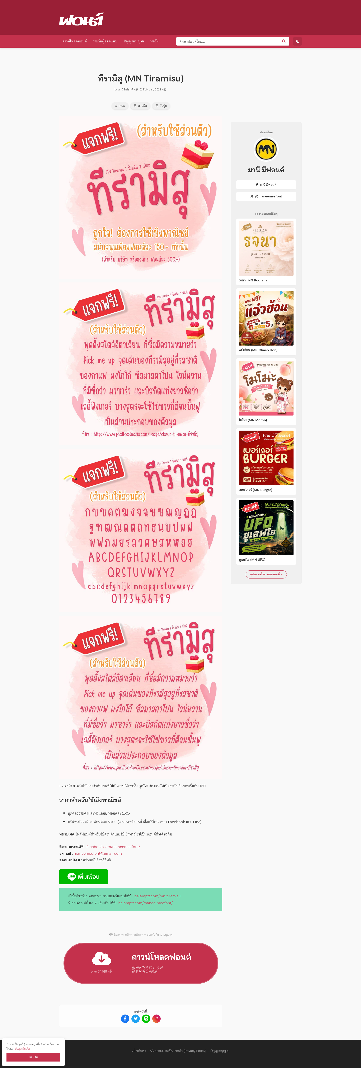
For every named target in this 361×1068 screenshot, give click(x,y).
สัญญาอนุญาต (134, 41)
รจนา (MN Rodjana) (253, 280)
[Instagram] (156, 1019)
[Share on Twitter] (135, 1019)
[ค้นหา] (284, 41)
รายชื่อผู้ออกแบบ (105, 41)
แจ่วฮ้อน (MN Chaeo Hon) (258, 350)
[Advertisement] (226, 16)
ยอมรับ (33, 1057)
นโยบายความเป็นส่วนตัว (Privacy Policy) (178, 1050)
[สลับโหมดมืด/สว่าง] (297, 41)
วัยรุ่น (163, 105)
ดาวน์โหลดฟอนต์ (74, 41)
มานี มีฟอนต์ (125, 89)
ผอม (122, 105)
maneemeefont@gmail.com (98, 853)
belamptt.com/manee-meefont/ (145, 903)
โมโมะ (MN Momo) (253, 420)
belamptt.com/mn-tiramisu (157, 896)
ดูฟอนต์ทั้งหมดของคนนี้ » (266, 574)
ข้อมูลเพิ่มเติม (22, 1048)
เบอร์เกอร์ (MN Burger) (255, 489)
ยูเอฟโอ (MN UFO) (252, 559)
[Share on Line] (146, 1019)
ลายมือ (142, 105)
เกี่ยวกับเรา (139, 1050)
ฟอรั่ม (154, 41)
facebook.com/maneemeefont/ (113, 847)
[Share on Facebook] (125, 1019)
